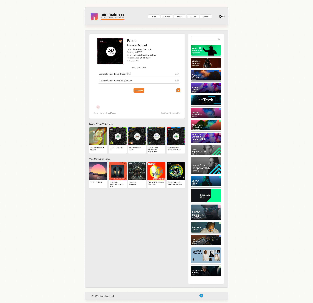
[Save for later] (178, 90)
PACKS (179, 16)
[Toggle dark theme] (221, 16)
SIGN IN (205, 16)
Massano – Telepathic (133, 183)
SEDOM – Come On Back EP (97, 148)
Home (96, 113)
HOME (154, 16)
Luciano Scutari (137, 45)
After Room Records (142, 49)
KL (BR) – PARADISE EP (117, 148)
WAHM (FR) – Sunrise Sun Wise (156, 183)
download (139, 90)
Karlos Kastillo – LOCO (135, 148)
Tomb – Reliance (96, 182)
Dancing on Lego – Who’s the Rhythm (175, 183)
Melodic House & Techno (145, 55)
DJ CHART (167, 16)
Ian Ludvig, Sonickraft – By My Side (116, 184)
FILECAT (193, 16)
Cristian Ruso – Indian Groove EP (174, 148)
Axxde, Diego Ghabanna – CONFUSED (153, 149)
